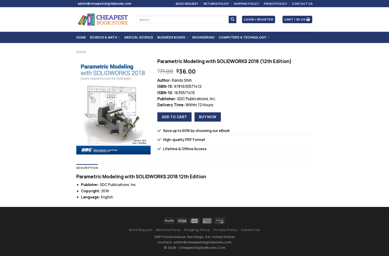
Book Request (187, 4)
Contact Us (302, 4)
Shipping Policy (246, 4)
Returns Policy (216, 4)
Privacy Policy (275, 4)
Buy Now (207, 116)
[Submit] (232, 19)
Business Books (171, 37)
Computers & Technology (242, 37)
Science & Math (103, 37)
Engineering (203, 37)
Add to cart (174, 116)
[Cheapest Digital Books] (103, 19)
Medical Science (138, 37)
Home (81, 37)
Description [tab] (87, 168)
